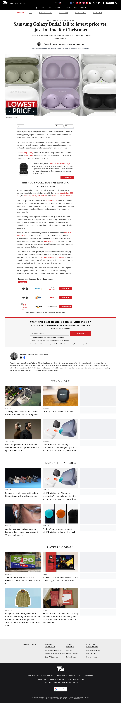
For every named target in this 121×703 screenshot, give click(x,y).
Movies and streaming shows (55, 653)
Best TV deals (91, 653)
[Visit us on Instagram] (83, 3)
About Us (72, 676)
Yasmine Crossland (50, 44)
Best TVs (69, 650)
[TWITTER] (21, 357)
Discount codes (91, 657)
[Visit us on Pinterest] (77, 3)
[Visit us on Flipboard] (87, 3)
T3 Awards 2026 (63, 13)
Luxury (68, 8)
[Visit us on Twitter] (74, 3)
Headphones (62, 20)
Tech (42, 8)
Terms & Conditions (61, 344)
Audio (54, 20)
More (82, 8)
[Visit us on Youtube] (80, 3)
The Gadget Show (80, 13)
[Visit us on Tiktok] (90, 3)
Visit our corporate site (82, 697)
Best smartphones (72, 653)
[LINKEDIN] (24, 357)
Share (21, 126)
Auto (75, 8)
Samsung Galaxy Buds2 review (52, 257)
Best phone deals (92, 647)
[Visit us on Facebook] (71, 3)
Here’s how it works (83, 48)
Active (49, 8)
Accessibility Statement (37, 676)
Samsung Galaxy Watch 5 (62, 196)
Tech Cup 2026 (97, 13)
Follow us (60, 126)
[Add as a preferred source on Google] (60, 689)
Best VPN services (51, 657)
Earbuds (71, 20)
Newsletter (70, 126)
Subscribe (109, 2)
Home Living (58, 8)
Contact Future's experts (57, 676)
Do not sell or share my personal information (60, 682)
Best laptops (70, 647)
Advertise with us (69, 679)
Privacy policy (43, 679)
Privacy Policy (74, 344)
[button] (45, 287)
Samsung (29, 155)
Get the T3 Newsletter (45, 13)
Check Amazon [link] (66, 306)
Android (49, 201)
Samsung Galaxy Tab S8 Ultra (35, 196)
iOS (55, 201)
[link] (23, 170)
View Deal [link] (65, 288)
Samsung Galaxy (26, 153)
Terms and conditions (85, 676)
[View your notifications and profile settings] (103, 3)
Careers (80, 679)
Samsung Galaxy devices (53, 650)
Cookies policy (55, 679)
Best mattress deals (93, 650)
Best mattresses (71, 657)
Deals (30, 13)
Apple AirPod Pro (50, 241)
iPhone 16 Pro (50, 647)
